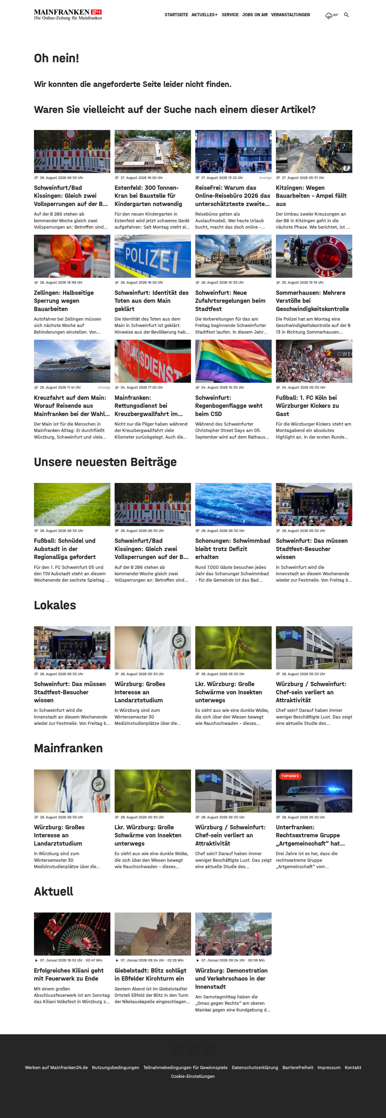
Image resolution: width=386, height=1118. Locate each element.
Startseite (176, 15)
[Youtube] (209, 1049)
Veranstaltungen (290, 15)
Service (230, 15)
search (346, 15)
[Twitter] (193, 1049)
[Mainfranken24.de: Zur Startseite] (68, 15)
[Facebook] (176, 1049)
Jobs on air (255, 15)
